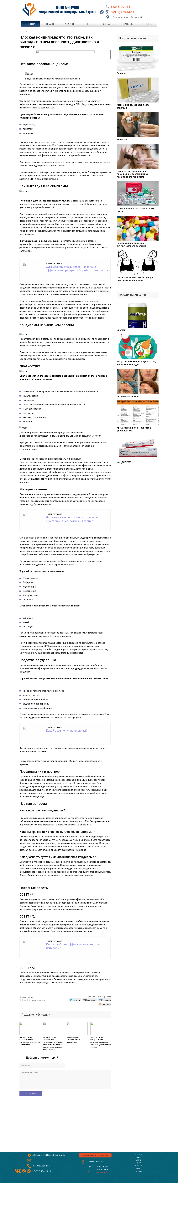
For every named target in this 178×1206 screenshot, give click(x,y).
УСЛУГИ (138, 1160)
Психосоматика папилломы (73, 1041)
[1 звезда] (20, 1000)
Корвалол (122, 139)
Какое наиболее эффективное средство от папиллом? (29, 1042)
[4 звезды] (28, 1000)
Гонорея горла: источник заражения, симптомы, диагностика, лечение (100, 1043)
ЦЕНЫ (139, 1163)
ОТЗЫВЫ (139, 1171)
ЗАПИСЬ (138, 1168)
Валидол (121, 73)
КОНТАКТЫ (138, 1166)
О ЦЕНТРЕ (138, 1155)
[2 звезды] (23, 1000)
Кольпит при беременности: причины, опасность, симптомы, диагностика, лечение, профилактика (53, 1045)
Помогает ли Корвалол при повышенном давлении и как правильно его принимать (132, 174)
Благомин (122, 330)
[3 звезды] (25, 1000)
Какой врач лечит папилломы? (66, 730)
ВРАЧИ (138, 1157)
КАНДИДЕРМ (124, 462)
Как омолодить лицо (128, 396)
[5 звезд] (30, 1000)
